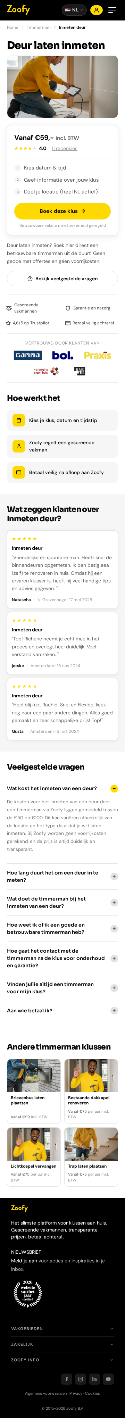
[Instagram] (80, 1379)
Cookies (92, 1393)
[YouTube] (108, 1379)
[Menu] (112, 10)
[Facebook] (66, 1379)
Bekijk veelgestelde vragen (66, 278)
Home (12, 27)
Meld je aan (25, 1261)
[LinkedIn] (94, 1379)
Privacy (75, 1393)
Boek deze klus (59, 211)
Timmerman (39, 27)
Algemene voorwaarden (46, 1393)
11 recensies (64, 148)
